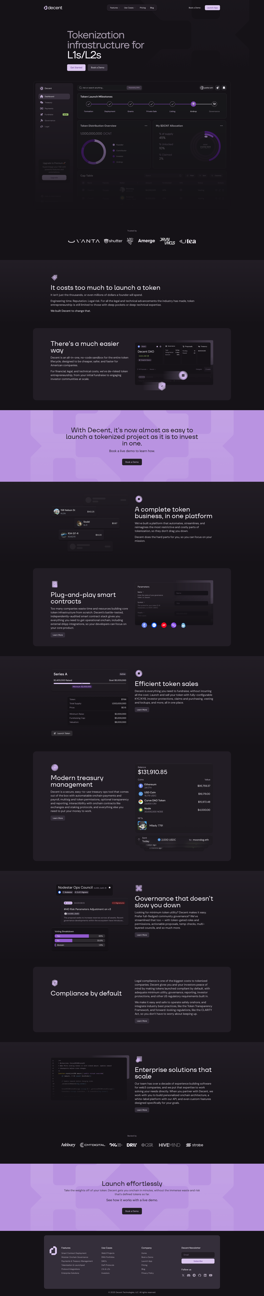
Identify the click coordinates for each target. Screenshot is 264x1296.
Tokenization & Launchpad (73, 1265)
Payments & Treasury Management (77, 1261)
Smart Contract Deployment (73, 1253)
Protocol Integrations (70, 1269)
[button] (115, 7)
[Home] (53, 8)
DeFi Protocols (107, 1265)
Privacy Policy (147, 1273)
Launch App (212, 7)
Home (144, 1253)
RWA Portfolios (107, 1257)
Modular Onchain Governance (74, 1257)
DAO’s (104, 1261)
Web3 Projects (107, 1253)
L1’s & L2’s (105, 1269)
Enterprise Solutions (70, 1273)
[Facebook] (183, 1275)
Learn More (58, 635)
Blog (152, 7)
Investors (105, 1273)
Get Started (76, 67)
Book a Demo (194, 7)
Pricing (143, 7)
